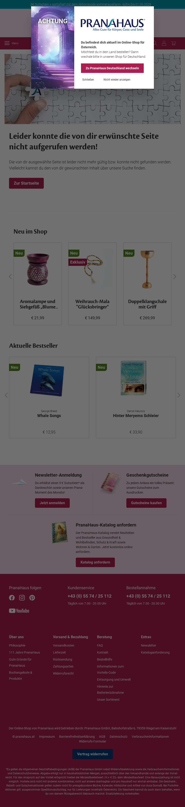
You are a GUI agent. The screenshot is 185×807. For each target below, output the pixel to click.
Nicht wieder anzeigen (117, 79)
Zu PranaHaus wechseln (112, 68)
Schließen (88, 79)
